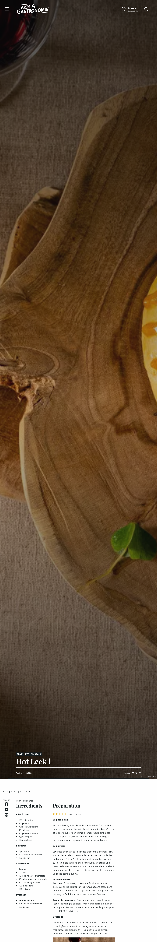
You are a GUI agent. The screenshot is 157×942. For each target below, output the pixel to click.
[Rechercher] (146, 9)
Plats (20, 754)
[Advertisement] (137, 836)
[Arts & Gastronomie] (33, 9)
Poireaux (36, 754)
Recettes (14, 792)
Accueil (5, 792)
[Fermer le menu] (7, 9)
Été (27, 754)
